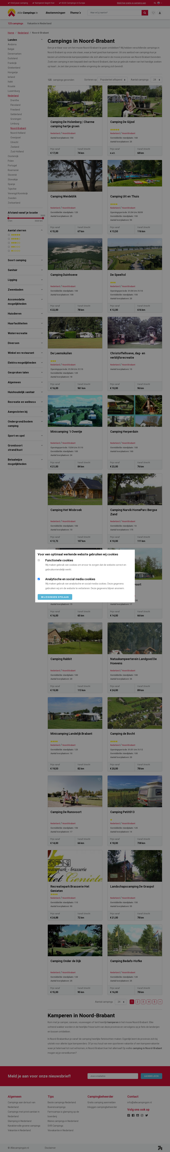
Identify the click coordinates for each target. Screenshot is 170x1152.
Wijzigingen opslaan (55, 597)
